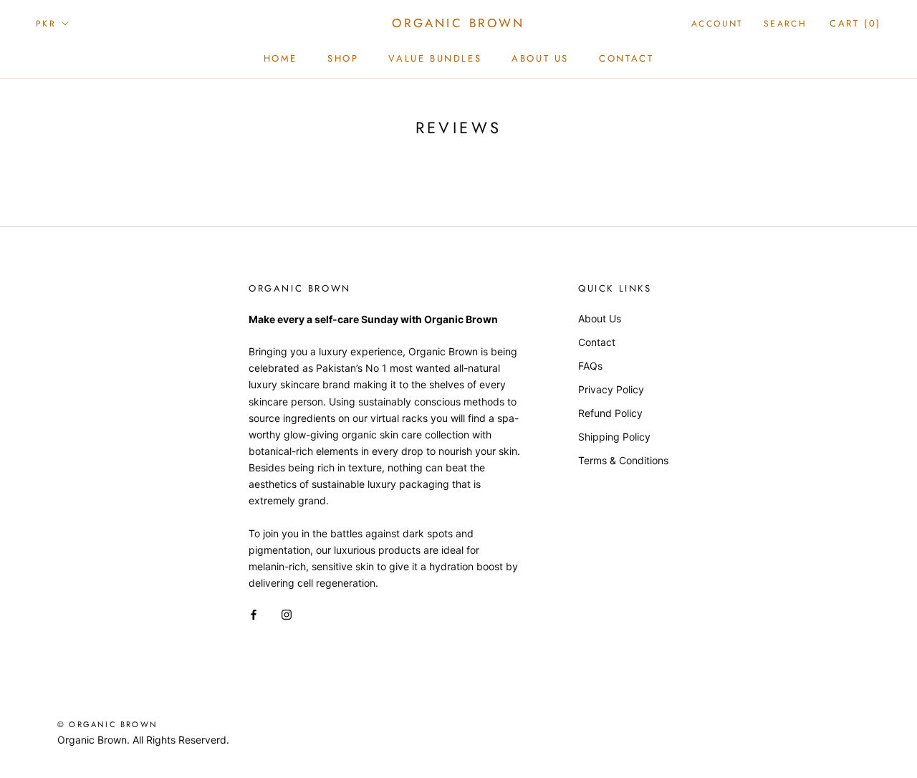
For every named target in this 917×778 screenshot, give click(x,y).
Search (785, 23)
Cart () (855, 23)
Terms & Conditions (623, 460)
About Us (599, 318)
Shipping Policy (614, 437)
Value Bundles (434, 58)
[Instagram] (287, 613)
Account (717, 23)
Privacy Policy (611, 389)
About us (540, 58)
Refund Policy (610, 413)
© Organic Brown (107, 724)
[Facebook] (254, 613)
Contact (626, 58)
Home (280, 58)
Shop (342, 58)
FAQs (590, 366)
